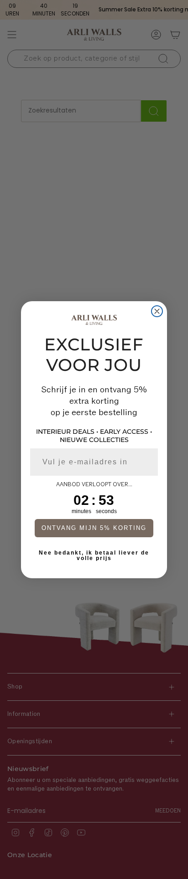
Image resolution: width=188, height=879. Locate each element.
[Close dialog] (156, 311)
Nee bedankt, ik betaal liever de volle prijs (94, 555)
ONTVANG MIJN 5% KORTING (94, 527)
